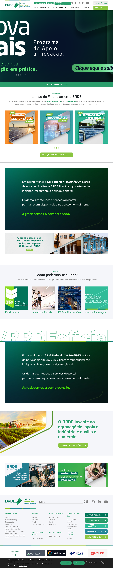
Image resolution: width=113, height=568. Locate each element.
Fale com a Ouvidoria (95, 531)
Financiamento (40, 3)
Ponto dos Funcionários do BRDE (15, 537)
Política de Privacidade (13, 529)
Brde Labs (75, 7)
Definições (93, 563)
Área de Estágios (11, 534)
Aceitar (66, 563)
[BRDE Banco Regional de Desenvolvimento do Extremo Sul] (17, 4)
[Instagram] (79, 3)
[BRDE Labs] (56, 243)
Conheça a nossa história (70, 445)
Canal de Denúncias (12, 527)
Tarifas (50, 3)
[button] (17, 75)
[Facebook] (75, 3)
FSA (85, 7)
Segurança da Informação (14, 531)
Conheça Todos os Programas (54, 155)
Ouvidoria (8, 524)
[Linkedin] (83, 3)
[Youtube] (87, 3)
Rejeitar (79, 563)
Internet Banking (100, 3)
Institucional (40, 7)
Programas (58, 7)
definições (23, 566)
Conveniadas (10, 522)
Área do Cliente (93, 520)
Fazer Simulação (101, 8)
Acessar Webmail (93, 515)
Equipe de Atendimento (60, 3)
